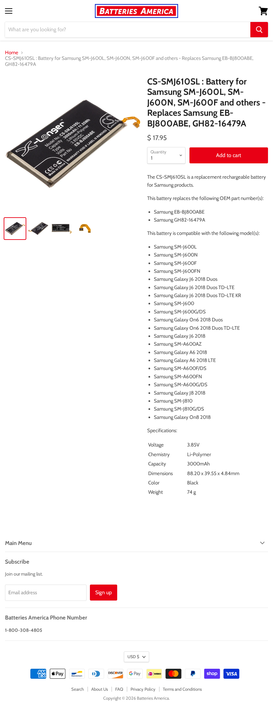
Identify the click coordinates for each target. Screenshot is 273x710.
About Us (99, 689)
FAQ (119, 689)
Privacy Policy (143, 689)
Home (11, 53)
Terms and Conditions (182, 689)
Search (77, 689)
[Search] (259, 29)
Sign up (103, 592)
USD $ (133, 656)
